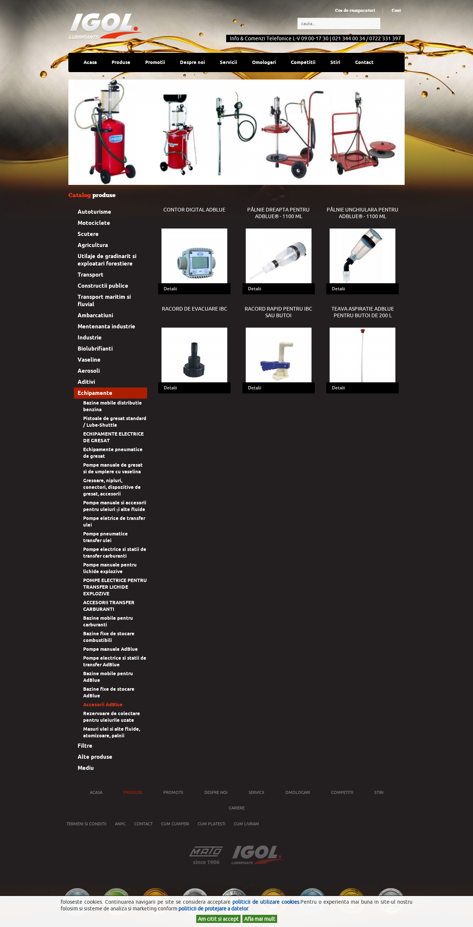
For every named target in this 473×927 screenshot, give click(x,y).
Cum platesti (211, 824)
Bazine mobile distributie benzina (112, 406)
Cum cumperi (175, 824)
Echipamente (95, 393)
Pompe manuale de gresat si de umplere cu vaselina (113, 468)
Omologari (264, 62)
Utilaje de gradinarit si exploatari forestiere (107, 260)
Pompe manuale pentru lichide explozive (110, 568)
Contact (364, 62)
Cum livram (246, 824)
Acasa (90, 62)
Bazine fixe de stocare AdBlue (109, 692)
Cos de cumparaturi (355, 11)
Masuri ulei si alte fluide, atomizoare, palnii (111, 732)
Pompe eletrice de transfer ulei (114, 521)
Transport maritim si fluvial (104, 301)
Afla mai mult (259, 919)
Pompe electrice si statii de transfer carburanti (114, 553)
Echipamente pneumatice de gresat (113, 453)
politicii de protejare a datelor (213, 908)
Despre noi (216, 792)
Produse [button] (121, 62)
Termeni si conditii (86, 824)
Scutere (88, 234)
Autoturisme (94, 212)
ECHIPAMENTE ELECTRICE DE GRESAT (113, 437)
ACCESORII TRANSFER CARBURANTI (109, 606)
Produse (132, 792)
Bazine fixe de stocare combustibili (109, 637)
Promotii (155, 62)
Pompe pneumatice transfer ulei (105, 537)
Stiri (335, 62)
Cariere (237, 808)
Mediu (86, 768)
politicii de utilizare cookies (265, 902)
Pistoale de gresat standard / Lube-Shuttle (114, 422)
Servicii (228, 62)
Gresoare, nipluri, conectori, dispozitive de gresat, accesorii (112, 487)
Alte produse (95, 757)
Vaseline (89, 359)
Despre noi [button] (192, 62)
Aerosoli (89, 371)
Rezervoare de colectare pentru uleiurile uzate (111, 717)
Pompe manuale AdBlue (110, 649)
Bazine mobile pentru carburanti (108, 621)
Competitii (303, 62)
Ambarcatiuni (95, 315)
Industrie (90, 337)
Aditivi (86, 382)
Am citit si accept (218, 919)
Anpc (120, 824)
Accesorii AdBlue (103, 704)
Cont (396, 11)
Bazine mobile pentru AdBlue (108, 677)
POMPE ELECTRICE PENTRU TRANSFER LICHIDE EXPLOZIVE (115, 587)
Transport (90, 274)
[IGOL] (105, 26)
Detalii (170, 288)
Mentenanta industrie (106, 326)
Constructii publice (103, 286)
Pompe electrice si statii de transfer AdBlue (114, 661)
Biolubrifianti (95, 348)
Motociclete (94, 223)
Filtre (85, 745)
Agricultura (93, 245)
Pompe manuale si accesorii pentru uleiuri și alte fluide (114, 506)
